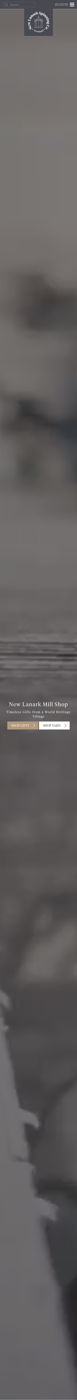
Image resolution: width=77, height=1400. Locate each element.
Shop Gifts (20, 725)
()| (61, 4)
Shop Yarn (52, 725)
